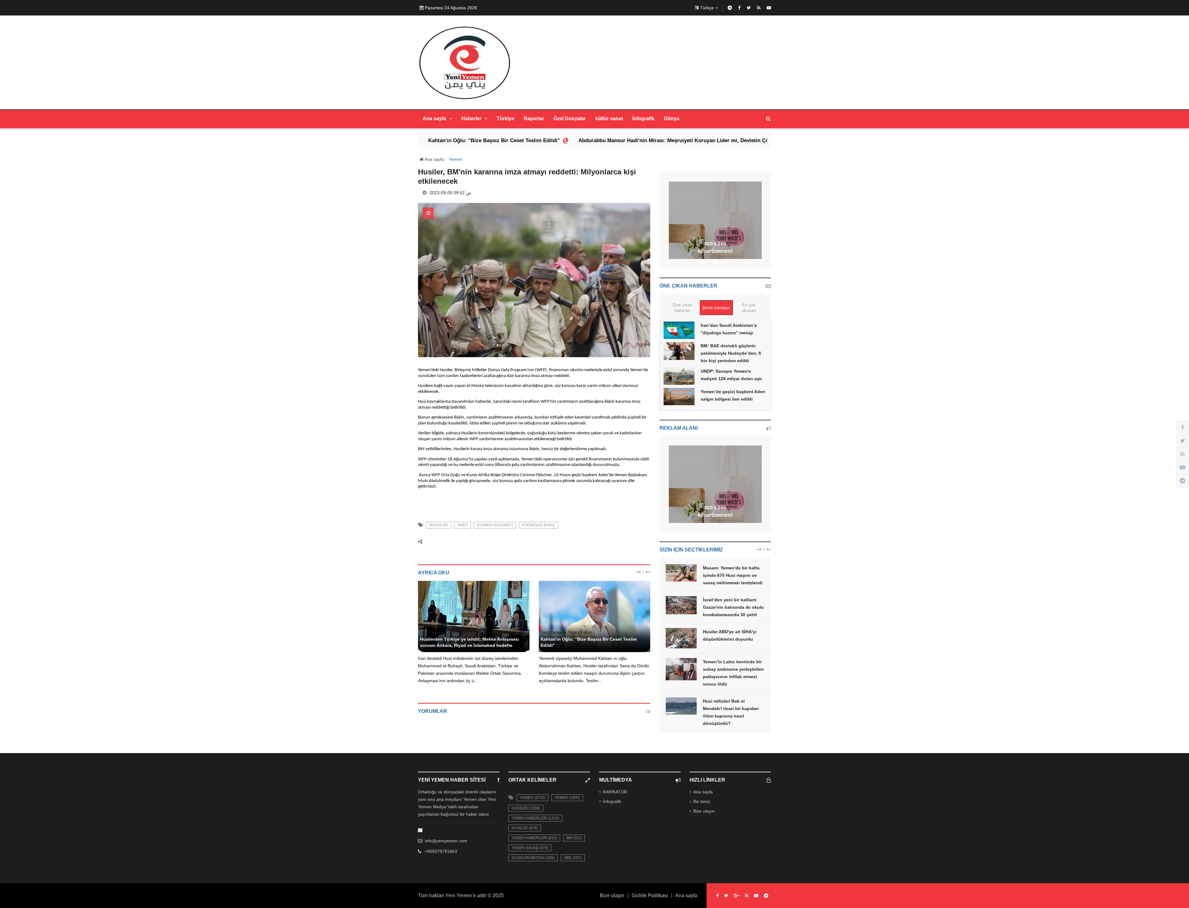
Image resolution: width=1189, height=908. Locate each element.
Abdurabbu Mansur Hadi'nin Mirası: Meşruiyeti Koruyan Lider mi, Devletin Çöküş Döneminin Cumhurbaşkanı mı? (645, 140)
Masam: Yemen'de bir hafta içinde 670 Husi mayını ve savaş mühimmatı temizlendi (733, 575)
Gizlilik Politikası (650, 895)
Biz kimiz (701, 801)
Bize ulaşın (704, 811)
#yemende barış (538, 525)
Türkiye (505, 118)
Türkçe (707, 7)
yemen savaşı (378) (530, 848)
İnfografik (643, 118)
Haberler (472, 118)
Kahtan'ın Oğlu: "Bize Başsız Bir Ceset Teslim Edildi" (421, 140)
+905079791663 (441, 851)
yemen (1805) (567, 798)
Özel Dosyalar (569, 118)
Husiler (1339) (526, 808)
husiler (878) (525, 828)
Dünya (671, 118)
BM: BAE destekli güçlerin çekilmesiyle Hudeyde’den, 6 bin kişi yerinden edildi (731, 353)
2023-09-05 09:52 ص (450, 192)
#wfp (462, 525)
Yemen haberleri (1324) (535, 818)
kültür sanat (609, 118)
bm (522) (574, 838)
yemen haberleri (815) (534, 838)
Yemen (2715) (532, 798)
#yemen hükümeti (495, 525)
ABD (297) (572, 858)
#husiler (438, 525)
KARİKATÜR (615, 791)
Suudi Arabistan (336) (533, 858)
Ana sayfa (435, 118)
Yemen (455, 159)
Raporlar (534, 118)
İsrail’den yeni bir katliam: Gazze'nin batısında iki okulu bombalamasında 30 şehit (733, 607)
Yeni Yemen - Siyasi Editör (445, 632)
